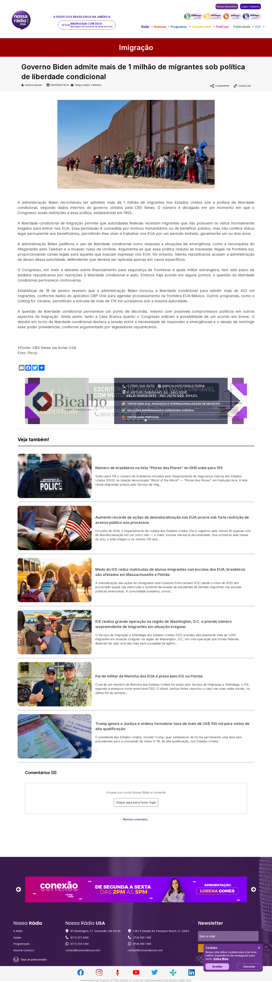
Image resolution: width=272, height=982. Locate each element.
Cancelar (249, 966)
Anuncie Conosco (23, 950)
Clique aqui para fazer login (136, 802)
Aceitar (217, 966)
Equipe (17, 937)
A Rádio (18, 931)
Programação (21, 943)
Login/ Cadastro (250, 6)
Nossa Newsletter (227, 6)
